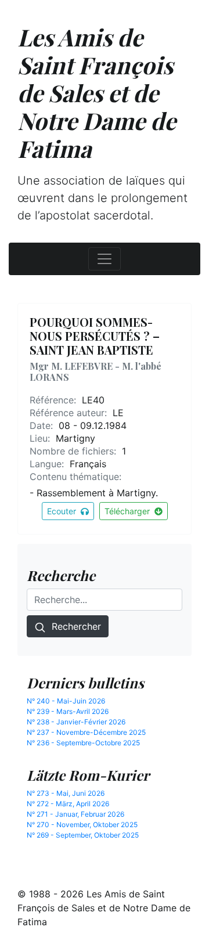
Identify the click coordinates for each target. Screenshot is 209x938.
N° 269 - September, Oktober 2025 (83, 835)
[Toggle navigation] (104, 258)
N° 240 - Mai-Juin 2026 (66, 701)
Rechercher (73, 626)
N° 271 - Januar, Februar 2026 (75, 814)
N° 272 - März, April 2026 (68, 803)
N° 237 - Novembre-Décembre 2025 (86, 732)
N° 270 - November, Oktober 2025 (82, 824)
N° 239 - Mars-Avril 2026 (68, 711)
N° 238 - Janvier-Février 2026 (76, 721)
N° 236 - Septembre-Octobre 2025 (83, 742)
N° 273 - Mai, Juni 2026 (66, 793)
